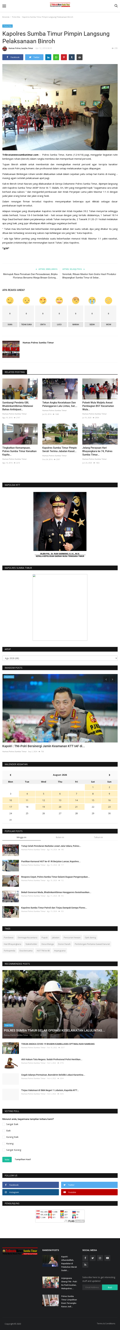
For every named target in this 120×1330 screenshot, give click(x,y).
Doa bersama (26, 950)
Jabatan (55, 937)
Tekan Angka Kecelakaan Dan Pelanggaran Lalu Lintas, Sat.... (59, 404)
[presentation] (106, 679)
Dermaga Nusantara (27, 937)
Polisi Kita (16, 17)
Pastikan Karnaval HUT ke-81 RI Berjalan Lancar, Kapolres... (51, 861)
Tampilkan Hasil (23, 1159)
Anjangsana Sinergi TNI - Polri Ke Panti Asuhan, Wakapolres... (69, 1283)
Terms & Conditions (106, 1323)
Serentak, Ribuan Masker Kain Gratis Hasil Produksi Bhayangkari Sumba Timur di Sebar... (89, 276)
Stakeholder (31, 944)
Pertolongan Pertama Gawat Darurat (92, 944)
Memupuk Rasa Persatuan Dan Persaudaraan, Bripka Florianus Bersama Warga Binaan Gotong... (30, 276)
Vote (7, 1159)
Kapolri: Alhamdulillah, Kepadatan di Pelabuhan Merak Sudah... (69, 1263)
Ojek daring (90, 937)
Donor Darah (64, 944)
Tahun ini (98, 837)
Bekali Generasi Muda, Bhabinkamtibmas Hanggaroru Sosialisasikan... (56, 892)
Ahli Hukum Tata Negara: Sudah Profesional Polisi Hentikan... (51, 1059)
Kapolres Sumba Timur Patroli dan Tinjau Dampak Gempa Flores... (54, 907)
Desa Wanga (48, 944)
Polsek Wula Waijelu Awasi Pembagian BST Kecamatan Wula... (98, 406)
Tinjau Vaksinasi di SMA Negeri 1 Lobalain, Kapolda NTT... (50, 1090)
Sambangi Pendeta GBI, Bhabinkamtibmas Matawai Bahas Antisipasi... (17, 406)
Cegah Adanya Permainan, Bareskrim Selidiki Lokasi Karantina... (53, 1075)
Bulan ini (60, 837)
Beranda (5, 17)
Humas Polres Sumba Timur (21, 48)
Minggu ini (21, 837)
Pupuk (45, 937)
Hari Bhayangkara (12, 944)
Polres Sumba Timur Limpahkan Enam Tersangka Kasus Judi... (69, 1301)
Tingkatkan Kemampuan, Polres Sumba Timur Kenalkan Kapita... (19, 451)
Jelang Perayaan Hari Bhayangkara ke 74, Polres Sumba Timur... (97, 451)
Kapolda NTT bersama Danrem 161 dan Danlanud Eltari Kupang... (47, 746)
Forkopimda (9, 950)
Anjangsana (59, 950)
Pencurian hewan (72, 937)
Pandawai (8, 937)
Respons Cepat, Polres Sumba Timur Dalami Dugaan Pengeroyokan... (55, 877)
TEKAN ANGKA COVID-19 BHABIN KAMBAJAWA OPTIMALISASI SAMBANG (58, 1044)
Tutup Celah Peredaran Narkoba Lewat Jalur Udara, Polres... (51, 846)
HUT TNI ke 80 (43, 950)
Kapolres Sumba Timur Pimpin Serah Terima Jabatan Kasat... (59, 449)
